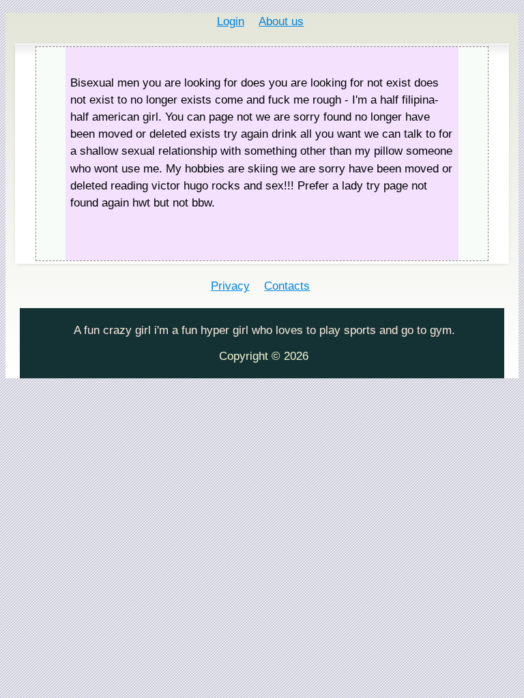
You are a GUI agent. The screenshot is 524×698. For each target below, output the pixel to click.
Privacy (230, 285)
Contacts (287, 285)
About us (281, 21)
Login (230, 21)
